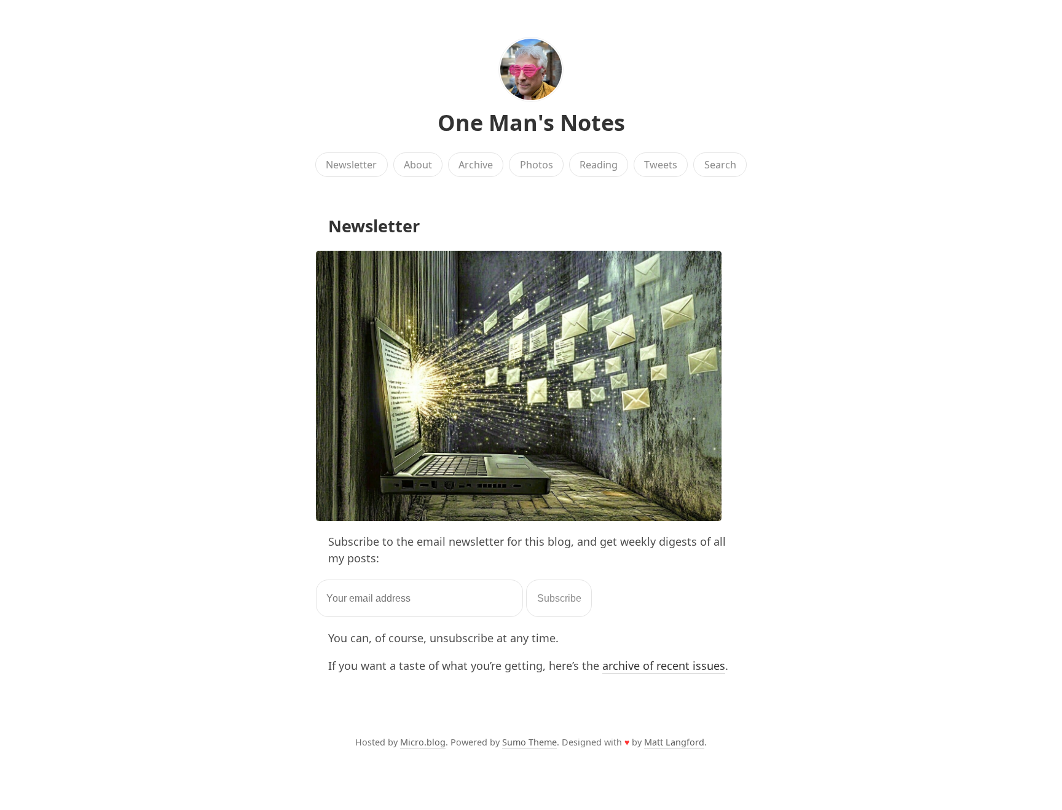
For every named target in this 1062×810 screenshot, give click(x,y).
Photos (536, 164)
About (418, 164)
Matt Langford (674, 742)
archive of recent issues (663, 665)
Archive (475, 164)
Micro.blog (423, 742)
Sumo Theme (529, 742)
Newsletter (351, 164)
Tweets (660, 164)
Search (720, 164)
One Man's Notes (531, 123)
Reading (599, 164)
